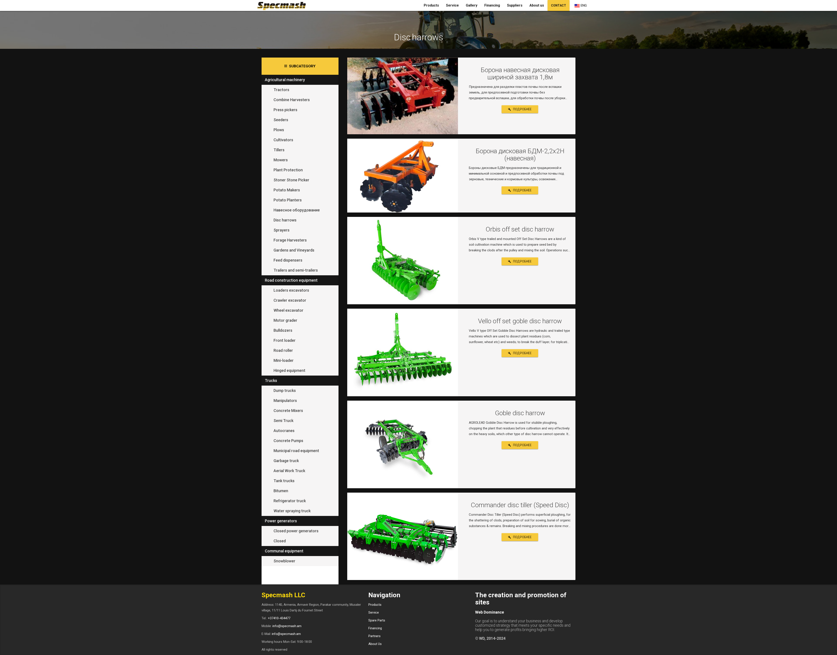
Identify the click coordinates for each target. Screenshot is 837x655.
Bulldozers (283, 330)
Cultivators (283, 140)
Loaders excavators (291, 290)
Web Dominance (489, 612)
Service (452, 5)
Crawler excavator (290, 300)
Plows (279, 130)
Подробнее (522, 109)
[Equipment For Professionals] (283, 5)
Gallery (471, 5)
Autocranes (284, 430)
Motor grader (285, 320)
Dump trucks (285, 390)
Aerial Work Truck (289, 470)
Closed (280, 541)
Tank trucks (284, 480)
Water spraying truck (292, 511)
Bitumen (281, 490)
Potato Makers (287, 190)
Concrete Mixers (288, 410)
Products (431, 5)
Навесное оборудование (297, 210)
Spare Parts (376, 620)
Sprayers (281, 230)
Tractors (281, 89)
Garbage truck (286, 460)
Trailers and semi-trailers (296, 270)
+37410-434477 (279, 618)
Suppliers (514, 5)
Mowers (281, 160)
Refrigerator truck (290, 500)
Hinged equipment (289, 370)
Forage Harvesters (290, 240)
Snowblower (284, 561)
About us (536, 5)
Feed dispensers (288, 260)
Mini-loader (284, 360)
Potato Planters (288, 200)
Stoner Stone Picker (291, 180)
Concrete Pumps (288, 440)
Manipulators (285, 400)
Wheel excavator (288, 310)
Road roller (283, 350)
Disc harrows (285, 220)
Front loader (285, 340)
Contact (558, 5)
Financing (492, 5)
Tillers (279, 150)
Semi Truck (283, 420)
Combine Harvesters (292, 99)
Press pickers (285, 109)
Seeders (281, 119)
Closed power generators (296, 531)
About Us (375, 644)
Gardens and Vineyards (294, 250)
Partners (374, 636)
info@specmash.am (286, 626)
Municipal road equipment (296, 450)
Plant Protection (288, 170)
